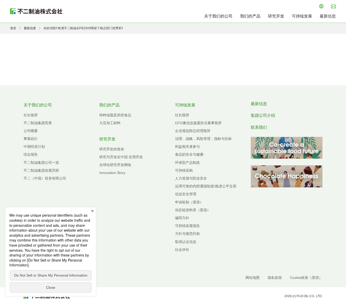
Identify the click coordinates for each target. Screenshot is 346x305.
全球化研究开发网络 (115, 165)
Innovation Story (112, 173)
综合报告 (31, 154)
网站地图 (252, 278)
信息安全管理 (185, 194)
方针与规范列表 (187, 234)
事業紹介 (31, 139)
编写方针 (182, 218)
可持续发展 (302, 16)
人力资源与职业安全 (191, 178)
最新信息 (328, 16)
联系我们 (259, 127)
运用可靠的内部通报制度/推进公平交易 (205, 186)
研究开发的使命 (111, 149)
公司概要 (31, 131)
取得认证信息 (185, 242)
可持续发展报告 (187, 226)
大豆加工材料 (110, 123)
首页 (13, 28)
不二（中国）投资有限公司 (45, 178)
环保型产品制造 (187, 162)
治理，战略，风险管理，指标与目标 (203, 139)
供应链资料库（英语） (192, 210)
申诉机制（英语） (189, 202)
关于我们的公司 (218, 16)
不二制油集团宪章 (38, 123)
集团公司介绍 (263, 115)
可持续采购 (184, 170)
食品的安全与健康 (189, 154)
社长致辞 (31, 115)
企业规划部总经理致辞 (192, 131)
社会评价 (182, 250)
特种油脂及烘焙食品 (115, 115)
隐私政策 (275, 278)
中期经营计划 (34, 147)
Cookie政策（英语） (306, 278)
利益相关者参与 (187, 147)
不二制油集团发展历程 (41, 170)
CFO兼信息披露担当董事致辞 (198, 123)
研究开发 (276, 16)
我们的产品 (250, 16)
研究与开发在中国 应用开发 (121, 157)
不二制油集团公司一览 (41, 162)
